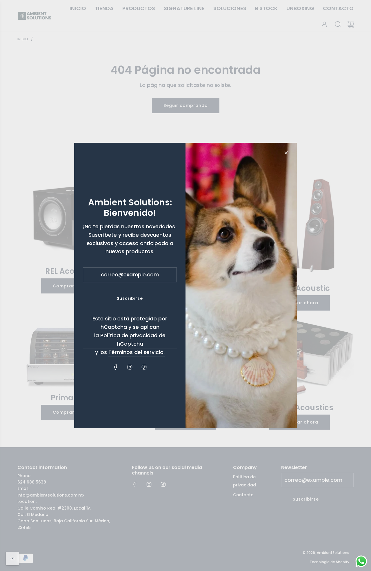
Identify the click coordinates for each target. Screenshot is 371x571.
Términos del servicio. (136, 352)
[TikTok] (144, 367)
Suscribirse (130, 298)
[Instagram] (129, 367)
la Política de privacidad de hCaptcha (130, 339)
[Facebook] (115, 367)
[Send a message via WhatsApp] (361, 561)
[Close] (286, 152)
